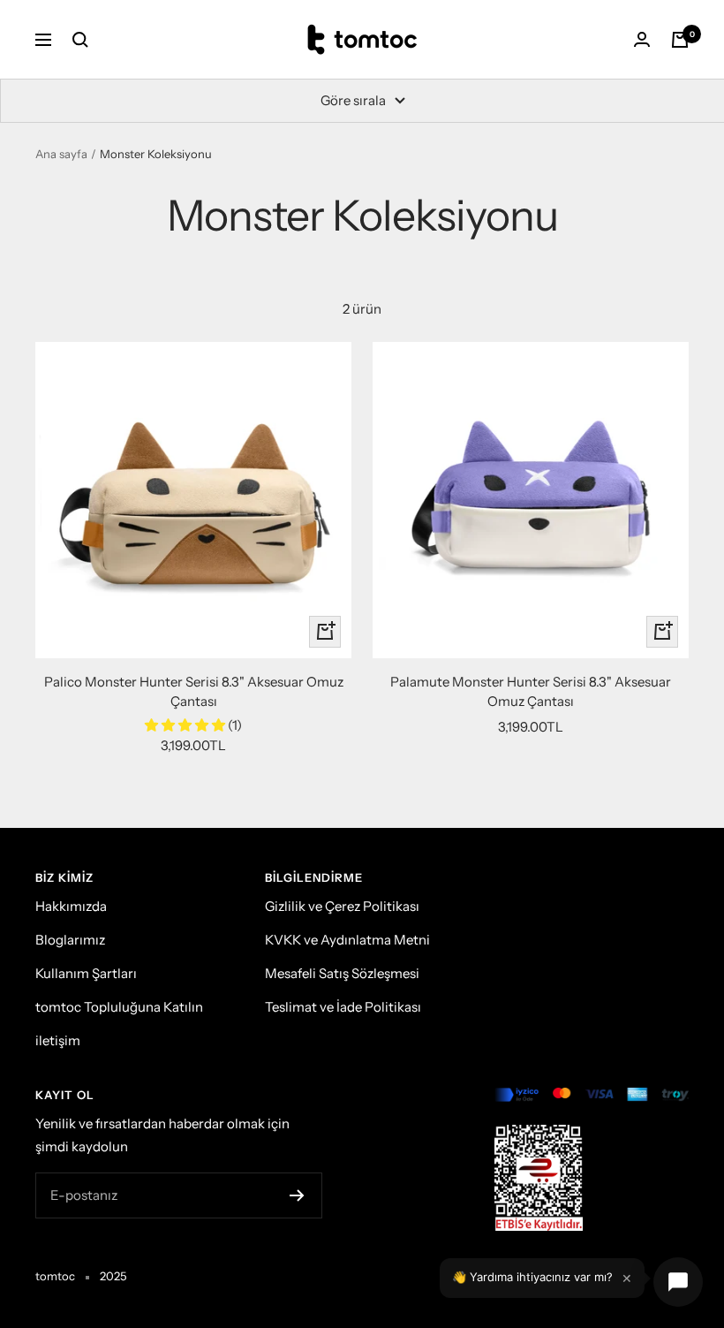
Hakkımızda (71, 906)
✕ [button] (627, 1278)
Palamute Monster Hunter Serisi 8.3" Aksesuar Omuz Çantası (530, 691)
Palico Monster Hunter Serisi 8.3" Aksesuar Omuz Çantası (193, 691)
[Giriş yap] (642, 39)
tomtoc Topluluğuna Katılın (119, 1006)
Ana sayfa (61, 154)
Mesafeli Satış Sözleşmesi (342, 973)
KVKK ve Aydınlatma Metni (347, 939)
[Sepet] (680, 40)
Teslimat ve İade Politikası (343, 1006)
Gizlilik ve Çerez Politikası (342, 906)
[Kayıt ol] (297, 1195)
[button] (186, 725)
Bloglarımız (70, 939)
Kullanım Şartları (86, 973)
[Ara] (80, 40)
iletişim (57, 1040)
